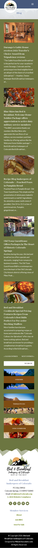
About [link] (19, 515)
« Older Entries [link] (11, 356)
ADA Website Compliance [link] (20, 497)
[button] (32, 5)
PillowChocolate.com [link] (24, 542)
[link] (10, 6)
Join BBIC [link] (19, 520)
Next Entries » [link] (28, 356)
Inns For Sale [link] (19, 524)
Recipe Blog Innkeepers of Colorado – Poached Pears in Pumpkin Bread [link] (18, 182)
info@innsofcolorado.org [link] (21, 494)
